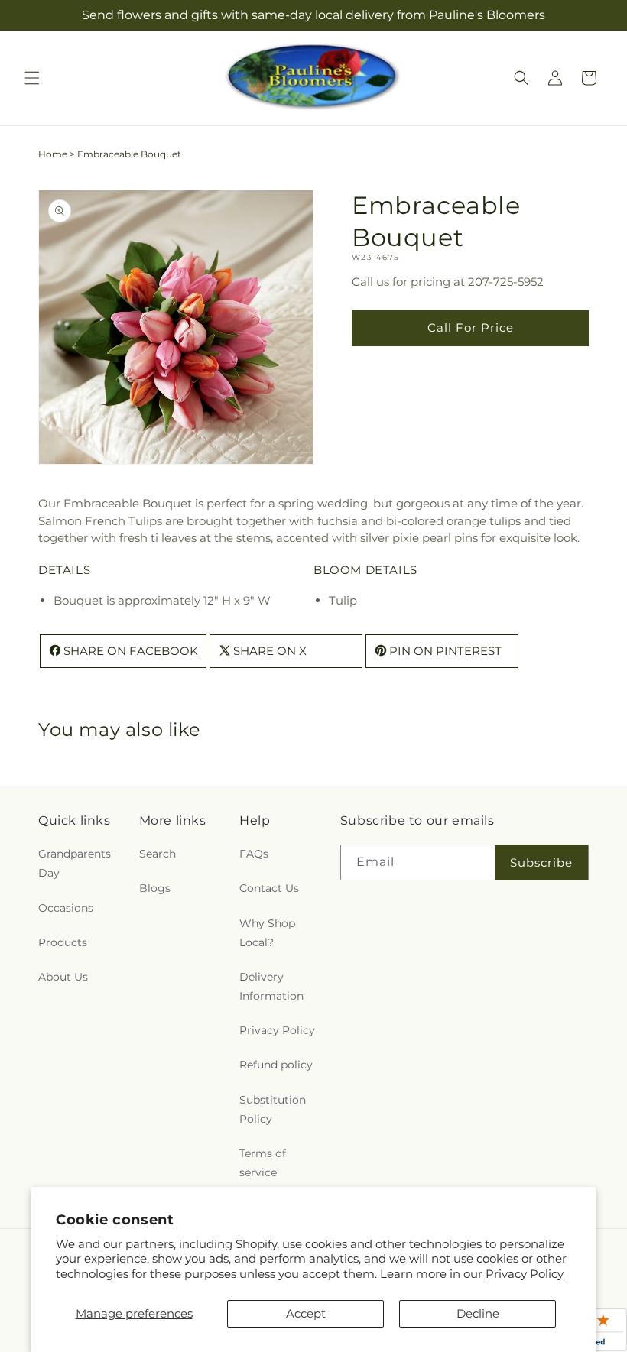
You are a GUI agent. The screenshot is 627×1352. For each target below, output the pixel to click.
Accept (306, 1313)
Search (157, 854)
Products (62, 942)
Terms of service (262, 1162)
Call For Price (470, 327)
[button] (32, 78)
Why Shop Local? (267, 932)
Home (52, 154)
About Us (63, 977)
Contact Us (269, 888)
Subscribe (541, 862)
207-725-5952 (506, 281)
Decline (477, 1313)
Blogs (155, 888)
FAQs (253, 854)
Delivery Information (271, 986)
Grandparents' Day (75, 863)
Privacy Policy (525, 1273)
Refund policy (276, 1065)
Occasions (65, 908)
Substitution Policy (272, 1109)
